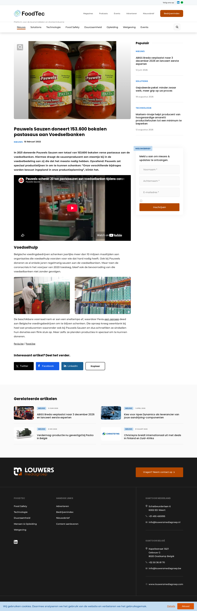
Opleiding (112, 27)
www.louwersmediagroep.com (166, 584)
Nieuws (21, 27)
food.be (30, 343)
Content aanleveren (67, 524)
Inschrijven (159, 207)
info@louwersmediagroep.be (165, 568)
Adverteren (131, 13)
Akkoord (185, 606)
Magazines (88, 13)
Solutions (35, 27)
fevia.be (19, 343)
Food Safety (72, 27)
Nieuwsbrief (148, 13)
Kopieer (95, 366)
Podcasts (103, 13)
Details (171, 606)
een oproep (112, 319)
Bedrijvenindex (171, 13)
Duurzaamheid (93, 27)
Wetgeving (129, 27)
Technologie (53, 27)
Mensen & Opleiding (25, 524)
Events (117, 13)
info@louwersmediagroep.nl (164, 522)
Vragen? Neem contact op (157, 472)
